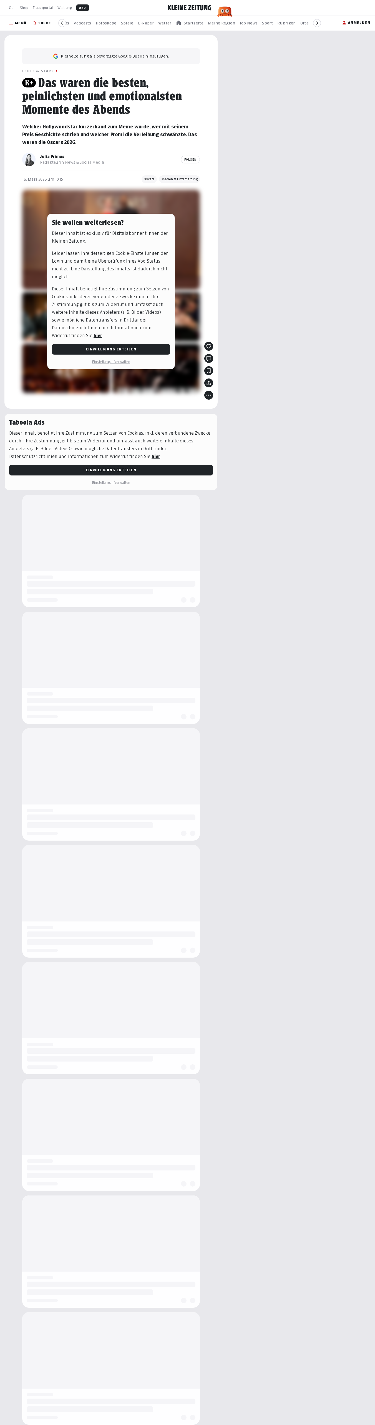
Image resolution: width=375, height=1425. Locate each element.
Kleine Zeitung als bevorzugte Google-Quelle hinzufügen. (115, 56)
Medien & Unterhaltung (179, 179)
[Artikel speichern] (208, 370)
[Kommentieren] (208, 358)
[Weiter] (317, 23)
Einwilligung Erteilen (111, 349)
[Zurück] (62, 23)
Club (12, 7)
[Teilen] (208, 382)
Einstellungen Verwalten (111, 361)
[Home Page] (190, 8)
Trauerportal (43, 7)
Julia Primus (52, 156)
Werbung (64, 7)
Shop (24, 7)
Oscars (149, 179)
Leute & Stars (38, 71)
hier (98, 335)
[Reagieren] (208, 346)
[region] (189, 23)
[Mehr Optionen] (208, 395)
